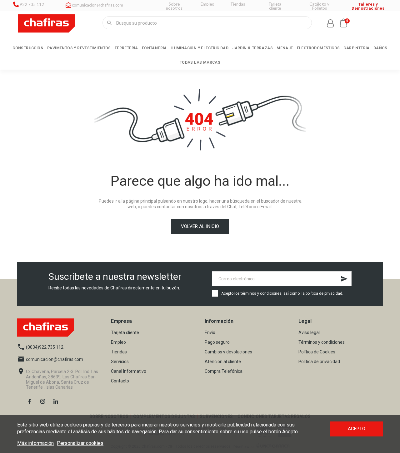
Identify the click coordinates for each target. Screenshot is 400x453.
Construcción (27, 48)
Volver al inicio (200, 226)
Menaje (285, 48)
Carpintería (356, 48)
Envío (210, 332)
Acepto (356, 428)
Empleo (118, 342)
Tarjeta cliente (125, 332)
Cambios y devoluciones (228, 352)
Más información (35, 443)
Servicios (120, 361)
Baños (380, 48)
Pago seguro (217, 342)
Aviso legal (309, 332)
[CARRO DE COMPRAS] (343, 22)
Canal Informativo (128, 371)
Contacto (120, 381)
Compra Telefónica (223, 371)
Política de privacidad (319, 361)
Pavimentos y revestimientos (79, 48)
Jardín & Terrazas (252, 48)
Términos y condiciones (321, 342)
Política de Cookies (316, 352)
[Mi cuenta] (330, 23)
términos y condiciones (261, 293)
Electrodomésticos (318, 48)
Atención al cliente (223, 361)
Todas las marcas (200, 62)
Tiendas (119, 352)
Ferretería (126, 48)
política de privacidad (324, 293)
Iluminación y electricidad (199, 48)
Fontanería (154, 48)
